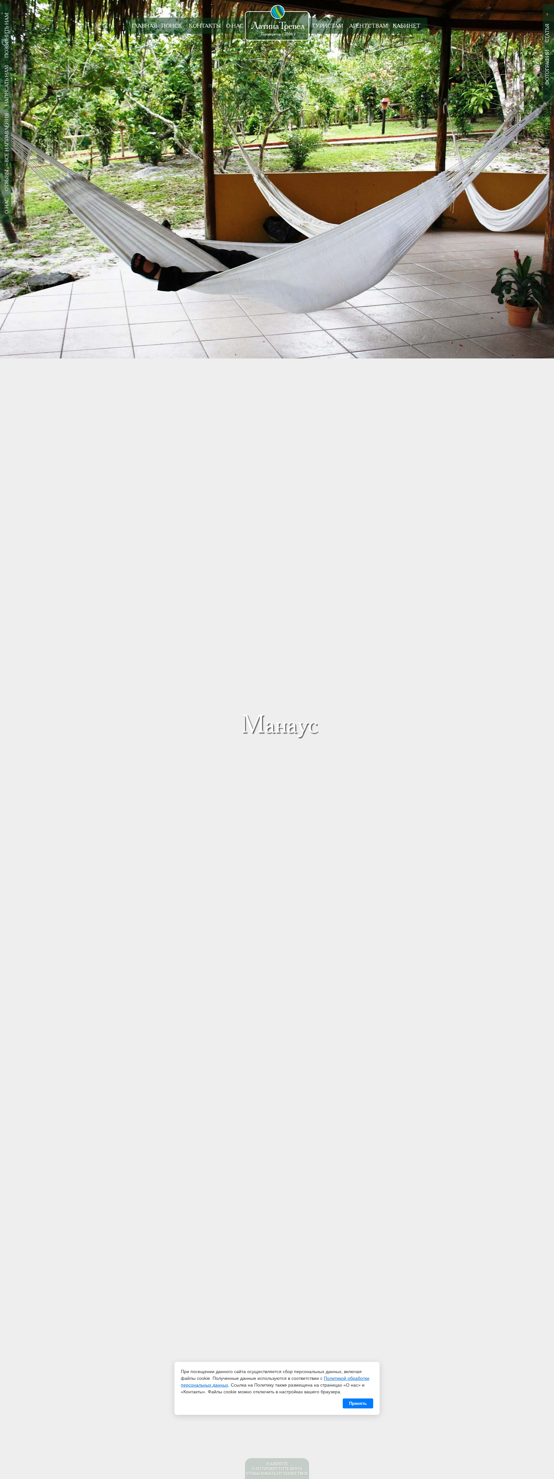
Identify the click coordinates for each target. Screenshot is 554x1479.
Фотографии (547, 67)
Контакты (205, 25)
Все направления (7, 137)
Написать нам (7, 85)
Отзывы (7, 180)
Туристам (327, 25)
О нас (234, 25)
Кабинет (406, 25)
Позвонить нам (7, 35)
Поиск (171, 25)
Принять (358, 1403)
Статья (547, 33)
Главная (144, 25)
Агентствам (368, 25)
